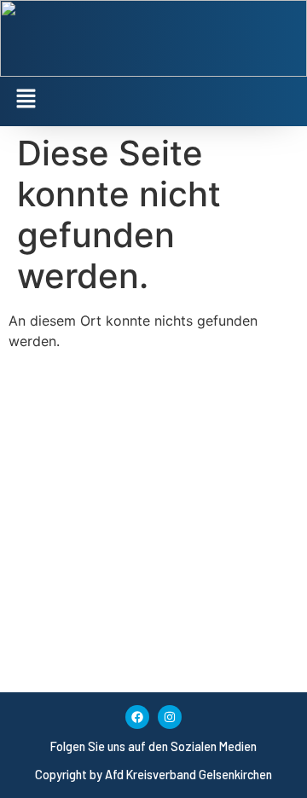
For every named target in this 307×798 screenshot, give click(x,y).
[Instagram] (170, 717)
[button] (153, 99)
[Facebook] (137, 717)
